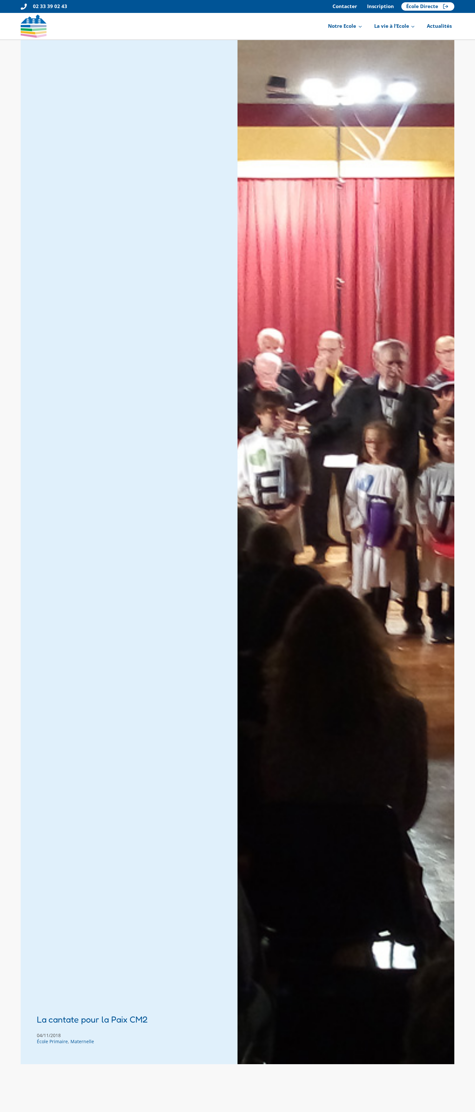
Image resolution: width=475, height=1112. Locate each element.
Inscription (380, 6)
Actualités (439, 26)
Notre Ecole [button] (342, 26)
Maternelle (82, 1041)
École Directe (422, 6)
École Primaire (52, 1041)
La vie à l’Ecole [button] (391, 26)
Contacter (344, 6)
